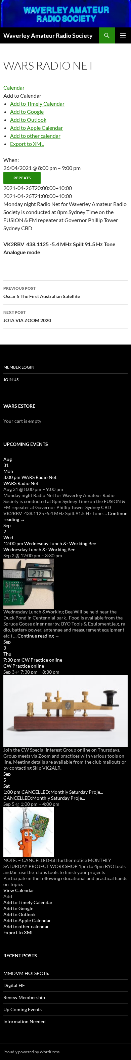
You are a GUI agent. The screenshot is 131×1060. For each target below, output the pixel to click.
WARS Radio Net (20, 483)
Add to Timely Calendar (37, 103)
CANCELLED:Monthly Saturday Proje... (44, 798)
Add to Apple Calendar (36, 127)
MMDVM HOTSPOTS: (26, 973)
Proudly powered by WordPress (31, 1051)
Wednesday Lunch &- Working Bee (39, 549)
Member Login (18, 367)
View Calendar (18, 890)
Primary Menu (123, 35)
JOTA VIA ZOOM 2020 (27, 316)
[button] (22, 95)
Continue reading (38, 636)
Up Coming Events (22, 1009)
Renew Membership (24, 997)
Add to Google (27, 111)
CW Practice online (23, 666)
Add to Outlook (28, 119)
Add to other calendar (35, 135)
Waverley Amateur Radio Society (48, 35)
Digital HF (14, 985)
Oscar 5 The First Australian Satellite (41, 292)
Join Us (10, 379)
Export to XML (27, 143)
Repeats (22, 177)
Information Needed (24, 1021)
